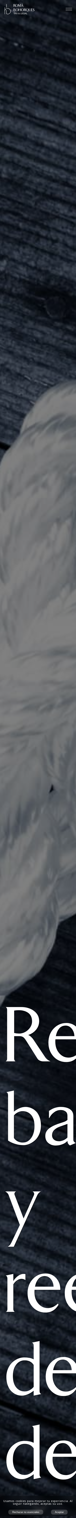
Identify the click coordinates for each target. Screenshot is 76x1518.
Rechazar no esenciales (25, 1512)
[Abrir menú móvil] (69, 9)
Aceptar (59, 1512)
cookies (21, 1501)
